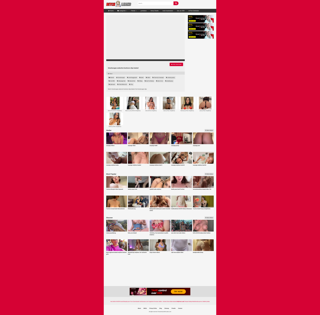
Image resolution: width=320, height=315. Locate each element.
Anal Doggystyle (132, 77)
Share (110, 73)
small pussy (169, 81)
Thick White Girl (123, 84)
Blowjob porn (126, 301)
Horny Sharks (154, 11)
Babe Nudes (173, 301)
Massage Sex (121, 81)
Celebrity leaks (206, 301)
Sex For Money (150, 81)
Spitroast (112, 84)
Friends (133, 11)
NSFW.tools (120, 301)
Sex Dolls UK (113, 301)
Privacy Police (153, 308)
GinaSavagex (121, 77)
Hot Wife (112, 81)
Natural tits (132, 81)
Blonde (112, 77)
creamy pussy (171, 77)
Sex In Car (160, 81)
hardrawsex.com (144, 301)
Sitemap (166, 308)
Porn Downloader (134, 301)
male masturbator (167, 11)
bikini (148, 77)
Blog (160, 308)
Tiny (131, 84)
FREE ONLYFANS (176, 64)
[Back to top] (314, 310)
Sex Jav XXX (180, 11)
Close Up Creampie (159, 77)
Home (112, 11)
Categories (122, 11)
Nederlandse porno (197, 301)
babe (142, 77)
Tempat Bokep (188, 301)
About (139, 308)
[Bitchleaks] (118, 4)
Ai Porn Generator (193, 11)
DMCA (145, 308)
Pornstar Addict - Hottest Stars (162, 301)
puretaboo (144, 11)
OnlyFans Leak (180, 301)
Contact (180, 308)
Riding (140, 81)
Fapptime (151, 301)
